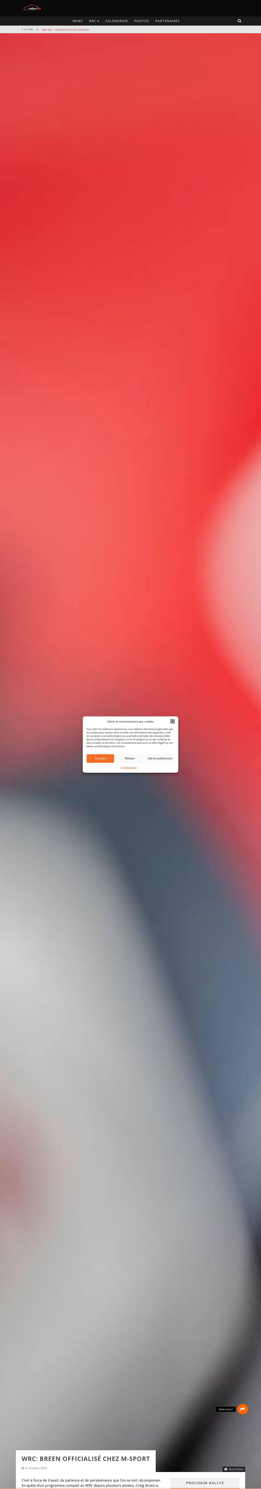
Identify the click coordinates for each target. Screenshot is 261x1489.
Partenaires (167, 21)
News (78, 21)
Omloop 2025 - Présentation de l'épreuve (69, 29)
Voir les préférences (160, 758)
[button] (172, 721)
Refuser (130, 758)
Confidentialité (129, 767)
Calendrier (116, 21)
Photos (141, 21)
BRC (92, 21)
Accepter (100, 758)
